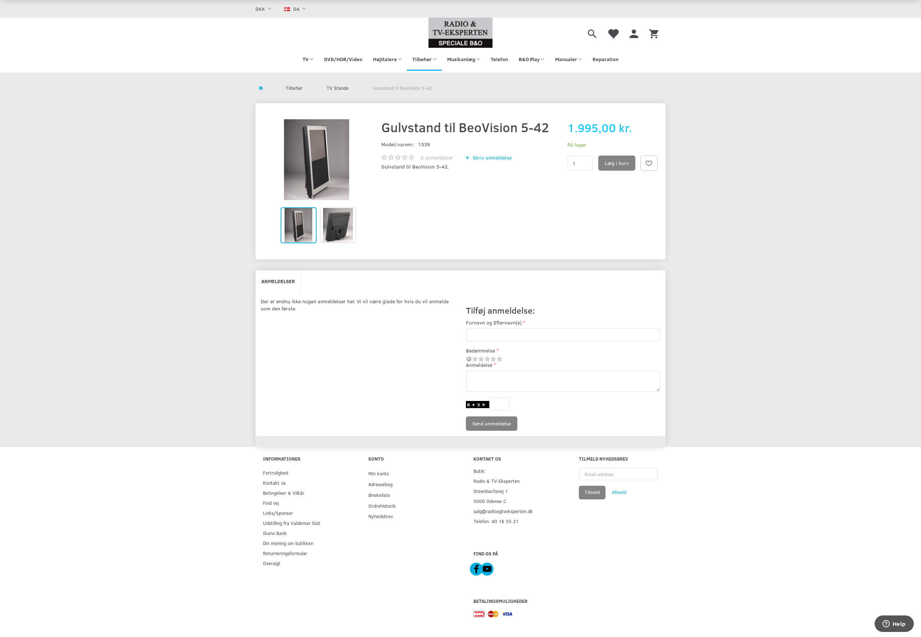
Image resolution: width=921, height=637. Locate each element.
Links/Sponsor (278, 513)
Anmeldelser (278, 281)
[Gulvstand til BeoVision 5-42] (317, 159)
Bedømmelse (480, 350)
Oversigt (271, 563)
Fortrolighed (275, 473)
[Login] (634, 33)
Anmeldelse (479, 364)
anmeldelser (437, 157)
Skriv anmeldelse (491, 157)
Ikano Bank (275, 533)
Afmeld (619, 492)
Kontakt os (274, 483)
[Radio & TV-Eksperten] (460, 33)
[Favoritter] (613, 33)
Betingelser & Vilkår (283, 493)
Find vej (271, 503)
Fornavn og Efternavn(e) (494, 322)
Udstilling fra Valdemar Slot (291, 523)
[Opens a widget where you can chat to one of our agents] (894, 624)
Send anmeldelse (491, 423)
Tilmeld (592, 492)
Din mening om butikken (288, 543)
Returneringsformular (285, 553)
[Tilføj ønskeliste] (649, 163)
